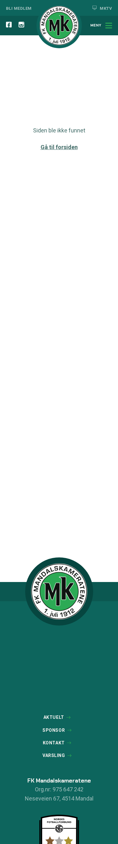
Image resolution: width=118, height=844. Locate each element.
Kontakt (54, 742)
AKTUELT (53, 717)
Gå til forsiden (59, 147)
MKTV (105, 8)
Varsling (53, 755)
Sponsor (53, 730)
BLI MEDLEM (19, 8)
